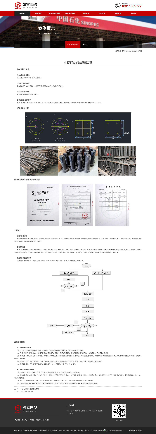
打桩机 (83, 411)
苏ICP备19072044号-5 (97, 430)
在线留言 (118, 13)
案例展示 (128, 51)
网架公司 (88, 411)
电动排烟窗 (76, 411)
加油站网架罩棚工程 (26, 391)
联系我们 (134, 13)
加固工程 (69, 411)
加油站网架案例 (54, 13)
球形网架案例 (70, 13)
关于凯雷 (17, 420)
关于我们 (38, 13)
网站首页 (22, 13)
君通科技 (139, 430)
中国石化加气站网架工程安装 (30, 389)
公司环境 (102, 13)
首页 (123, 51)
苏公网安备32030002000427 (114, 430)
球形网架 (85, 44)
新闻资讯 (86, 13)
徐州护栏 (71, 413)
